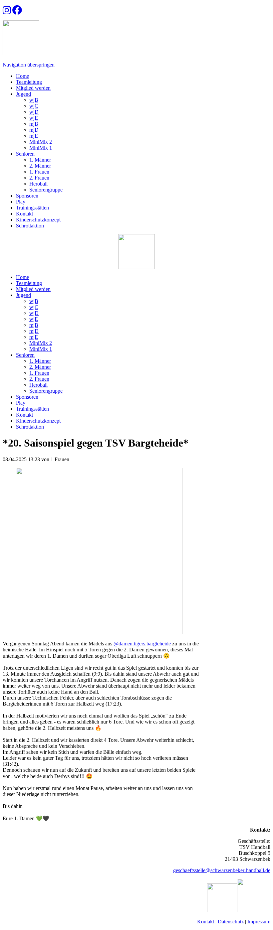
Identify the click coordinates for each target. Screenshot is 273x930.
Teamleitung (29, 82)
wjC (33, 106)
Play (20, 201)
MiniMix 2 (40, 142)
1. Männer (40, 160)
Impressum (258, 921)
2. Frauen (39, 178)
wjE (33, 118)
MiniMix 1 (40, 148)
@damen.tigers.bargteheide (142, 643)
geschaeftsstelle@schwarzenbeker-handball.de (221, 870)
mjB (33, 124)
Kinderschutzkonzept (38, 219)
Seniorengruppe (46, 190)
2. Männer (40, 166)
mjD (34, 130)
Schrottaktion (30, 225)
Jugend (23, 94)
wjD (34, 112)
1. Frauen (39, 172)
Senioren (25, 154)
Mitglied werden (33, 88)
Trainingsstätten (32, 207)
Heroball (38, 184)
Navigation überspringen (29, 64)
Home (22, 76)
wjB (33, 100)
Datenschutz (231, 921)
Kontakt (24, 213)
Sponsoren (27, 196)
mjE (33, 136)
